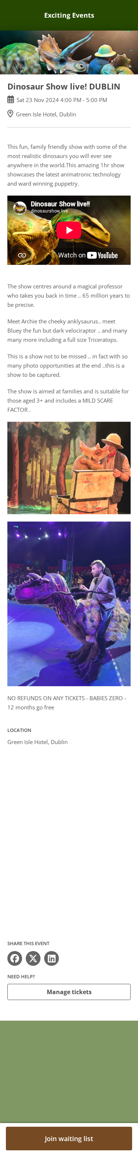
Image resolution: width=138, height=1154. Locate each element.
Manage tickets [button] (69, 992)
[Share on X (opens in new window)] (33, 958)
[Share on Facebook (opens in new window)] (14, 958)
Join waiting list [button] (69, 1138)
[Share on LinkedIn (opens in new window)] (51, 958)
